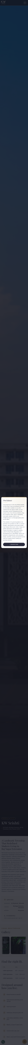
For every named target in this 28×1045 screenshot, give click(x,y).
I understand (14, 544)
